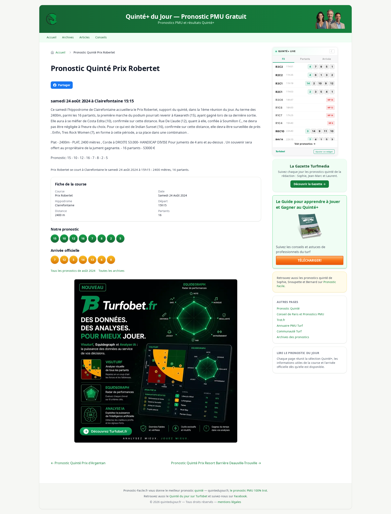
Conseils (101, 37)
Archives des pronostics (293, 337)
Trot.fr (281, 320)
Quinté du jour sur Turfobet (188, 496)
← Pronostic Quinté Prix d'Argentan (78, 463)
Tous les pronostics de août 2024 (73, 271)
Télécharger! (310, 260)
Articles (84, 37)
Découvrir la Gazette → (310, 184)
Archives (68, 37)
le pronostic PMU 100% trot (248, 490)
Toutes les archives (111, 271)
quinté (198, 490)
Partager (64, 85)
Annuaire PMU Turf (290, 325)
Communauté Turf (289, 331)
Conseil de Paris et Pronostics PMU (300, 314)
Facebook (240, 496)
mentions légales (229, 502)
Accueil (51, 37)
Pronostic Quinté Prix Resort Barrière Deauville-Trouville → (216, 463)
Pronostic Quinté (288, 308)
